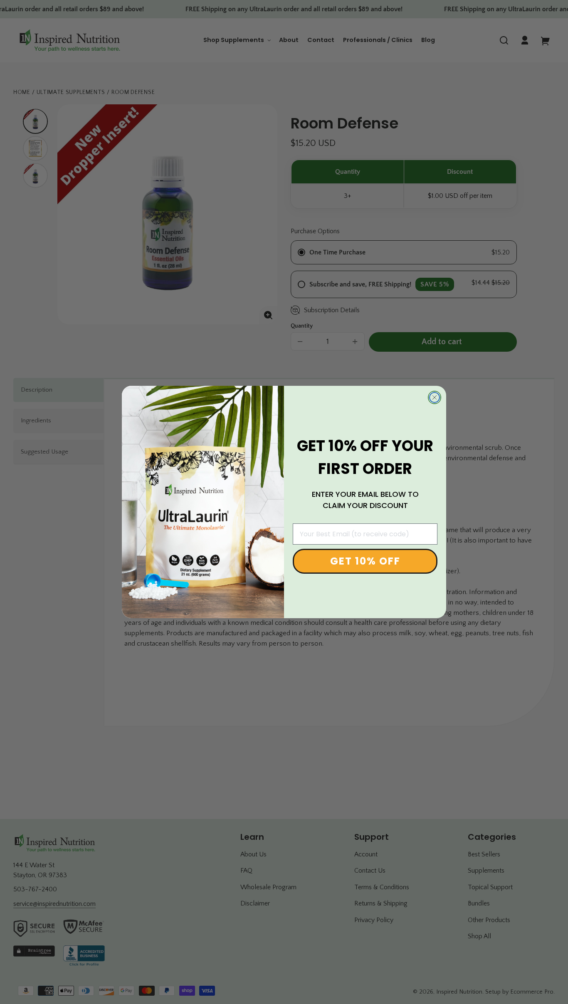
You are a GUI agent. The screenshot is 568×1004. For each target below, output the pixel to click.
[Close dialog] (435, 397)
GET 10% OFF (365, 561)
